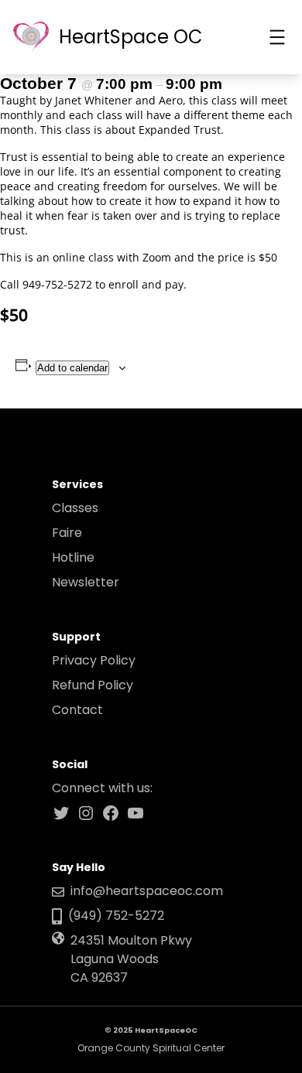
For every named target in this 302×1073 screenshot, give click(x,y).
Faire (67, 533)
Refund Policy (92, 685)
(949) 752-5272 (116, 915)
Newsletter (85, 582)
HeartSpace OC (131, 37)
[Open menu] (277, 37)
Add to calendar (72, 368)
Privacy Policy (94, 660)
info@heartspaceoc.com (146, 891)
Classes (75, 508)
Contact (77, 710)
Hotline (73, 557)
